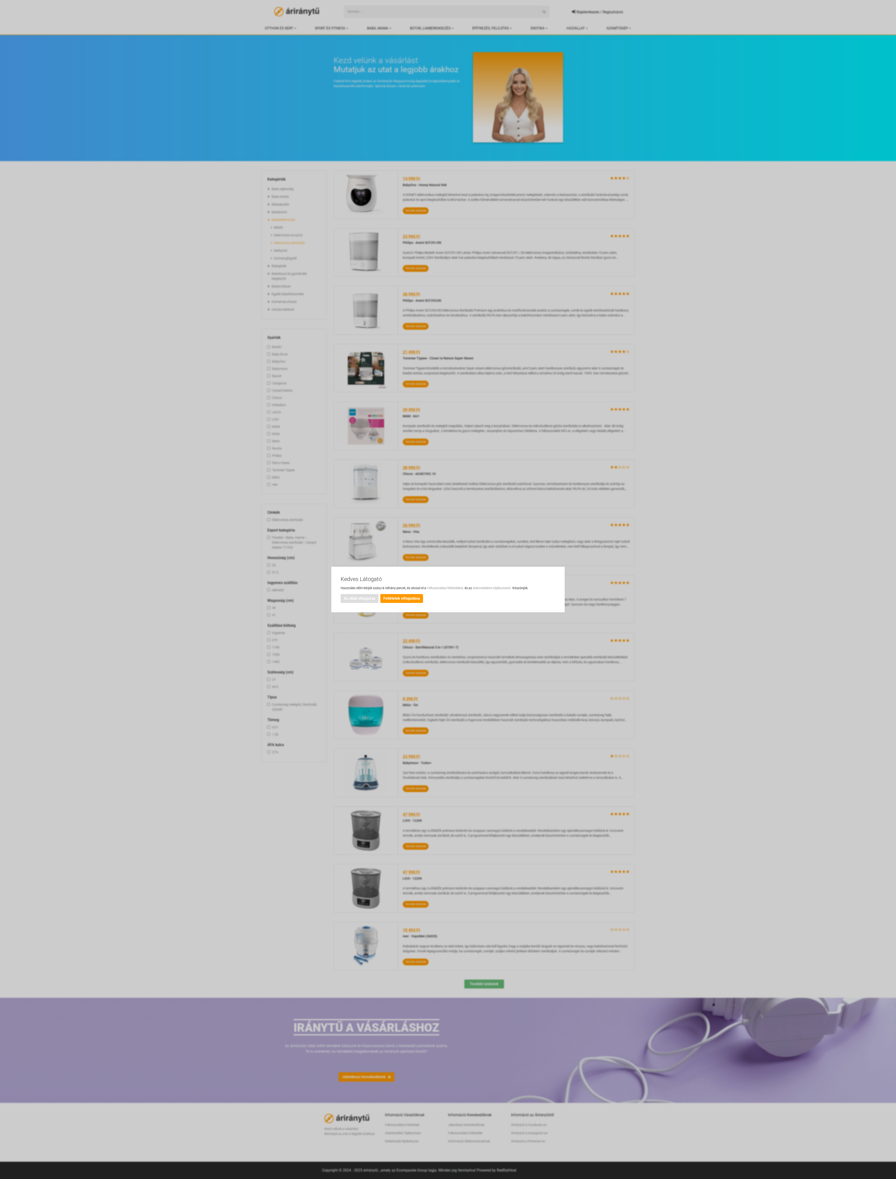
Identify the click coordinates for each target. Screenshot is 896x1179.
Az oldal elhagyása (359, 598)
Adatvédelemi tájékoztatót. (492, 588)
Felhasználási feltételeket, (446, 588)
